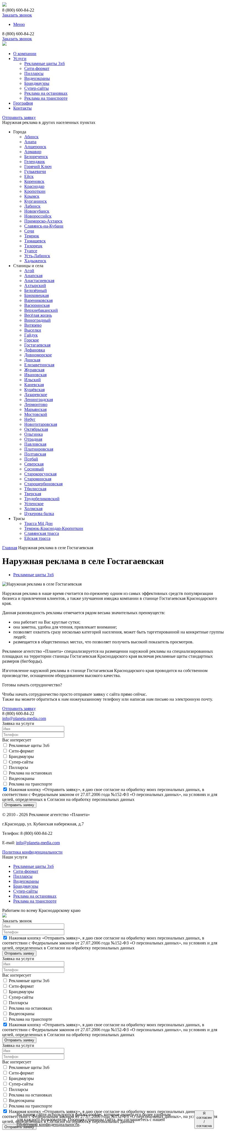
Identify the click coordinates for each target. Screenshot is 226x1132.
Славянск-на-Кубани (43, 226)
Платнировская (38, 449)
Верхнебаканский (41, 310)
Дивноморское (38, 355)
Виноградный (37, 320)
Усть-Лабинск (37, 255)
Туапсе (30, 250)
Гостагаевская (37, 345)
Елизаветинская (39, 364)
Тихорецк (33, 245)
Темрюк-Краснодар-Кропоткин (53, 528)
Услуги (19, 58)
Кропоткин (34, 191)
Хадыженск (35, 260)
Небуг (30, 419)
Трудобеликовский (42, 498)
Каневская (34, 384)
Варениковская (38, 300)
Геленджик (34, 161)
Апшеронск (35, 146)
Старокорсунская (40, 474)
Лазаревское (35, 394)
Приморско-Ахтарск (43, 221)
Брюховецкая (36, 295)
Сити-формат (36, 68)
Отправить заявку (19, 117)
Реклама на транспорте (46, 98)
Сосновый (34, 469)
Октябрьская (36, 429)
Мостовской (35, 414)
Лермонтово (35, 404)
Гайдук (31, 335)
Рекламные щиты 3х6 (44, 63)
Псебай (31, 459)
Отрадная (33, 439)
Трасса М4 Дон (38, 523)
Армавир (32, 151)
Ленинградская (38, 399)
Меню (19, 24)
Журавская (34, 369)
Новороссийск (38, 216)
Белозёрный (35, 290)
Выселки (32, 330)
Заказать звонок (17, 15)
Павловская (35, 444)
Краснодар (34, 186)
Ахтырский (35, 285)
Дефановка (34, 350)
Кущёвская (34, 389)
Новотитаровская (40, 424)
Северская (34, 464)
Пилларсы (34, 73)
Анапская (33, 275)
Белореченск (36, 156)
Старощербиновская (43, 483)
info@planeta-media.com (24, 718)
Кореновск (34, 181)
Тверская (32, 493)
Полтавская (35, 454)
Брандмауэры (36, 83)
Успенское (34, 503)
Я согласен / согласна (204, 1119)
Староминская (37, 478)
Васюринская (37, 305)
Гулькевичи (35, 171)
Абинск (31, 136)
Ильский (32, 379)
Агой (29, 270)
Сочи (29, 231)
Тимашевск (35, 241)
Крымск (31, 196)
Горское (31, 340)
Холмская (33, 508)
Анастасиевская (39, 280)
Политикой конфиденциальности (48, 1124)
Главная (9, 547)
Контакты (22, 108)
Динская (32, 360)
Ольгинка (33, 434)
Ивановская (35, 374)
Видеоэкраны (37, 78)
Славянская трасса (41, 533)
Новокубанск (36, 211)
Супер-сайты (36, 88)
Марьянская (35, 409)
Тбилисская (35, 488)
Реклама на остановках (46, 93)
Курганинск (35, 201)
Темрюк (31, 236)
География (23, 103)
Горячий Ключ (38, 166)
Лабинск (32, 206)
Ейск (29, 176)
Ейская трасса (37, 538)
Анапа (30, 141)
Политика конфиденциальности (32, 852)
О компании (24, 53)
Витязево (33, 325)
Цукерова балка (39, 513)
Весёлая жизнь (38, 315)
